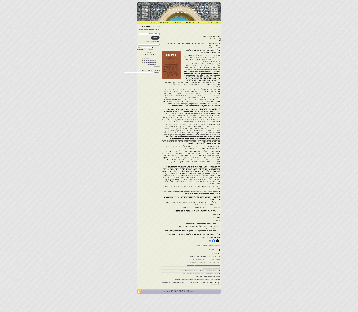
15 (153, 60)
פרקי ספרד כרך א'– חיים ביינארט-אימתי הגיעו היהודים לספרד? (204, 256)
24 (149, 62)
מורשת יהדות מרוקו (206, 6)
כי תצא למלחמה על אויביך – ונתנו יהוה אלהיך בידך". (206, 259)
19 (145, 60)
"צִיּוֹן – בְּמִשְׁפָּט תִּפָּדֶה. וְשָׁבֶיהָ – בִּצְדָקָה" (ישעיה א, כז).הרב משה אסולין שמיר (201, 270)
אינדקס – (209, 22)
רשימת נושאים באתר (164, 22)
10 (149, 58)
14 (155, 60)
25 (147, 62)
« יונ (158, 66)
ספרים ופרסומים (189, 22)
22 (153, 62)
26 (145, 62)
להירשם (155, 37)
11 (147, 58)
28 (155, 64)
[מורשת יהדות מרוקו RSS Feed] (139, 291)
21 (155, 62)
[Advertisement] (186, 29)
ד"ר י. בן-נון (200, 22)
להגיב (198, 245)
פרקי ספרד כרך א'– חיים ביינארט (211, 268)
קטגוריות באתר (177, 22)
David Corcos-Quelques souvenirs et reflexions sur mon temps (203, 265)
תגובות (153, 22)
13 (142, 58)
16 (151, 60)
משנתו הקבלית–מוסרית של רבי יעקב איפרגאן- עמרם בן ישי (205, 262)
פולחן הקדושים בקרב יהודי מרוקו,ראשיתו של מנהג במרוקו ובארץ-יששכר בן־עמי (192, 44)
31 (149, 64)
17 (149, 60)
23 (151, 62)
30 (151, 64)
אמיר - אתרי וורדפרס (168, 291)
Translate (150, 49)
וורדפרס (186, 291)
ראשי (217, 22)
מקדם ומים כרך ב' (206, 245)
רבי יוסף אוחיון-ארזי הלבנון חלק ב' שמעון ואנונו (208, 276)
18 (147, 60)
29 (153, 64)
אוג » (155, 66)
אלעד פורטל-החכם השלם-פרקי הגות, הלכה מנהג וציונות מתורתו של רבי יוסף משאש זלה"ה (197, 279)
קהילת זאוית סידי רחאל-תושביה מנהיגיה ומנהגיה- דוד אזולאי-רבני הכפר (201, 273)
